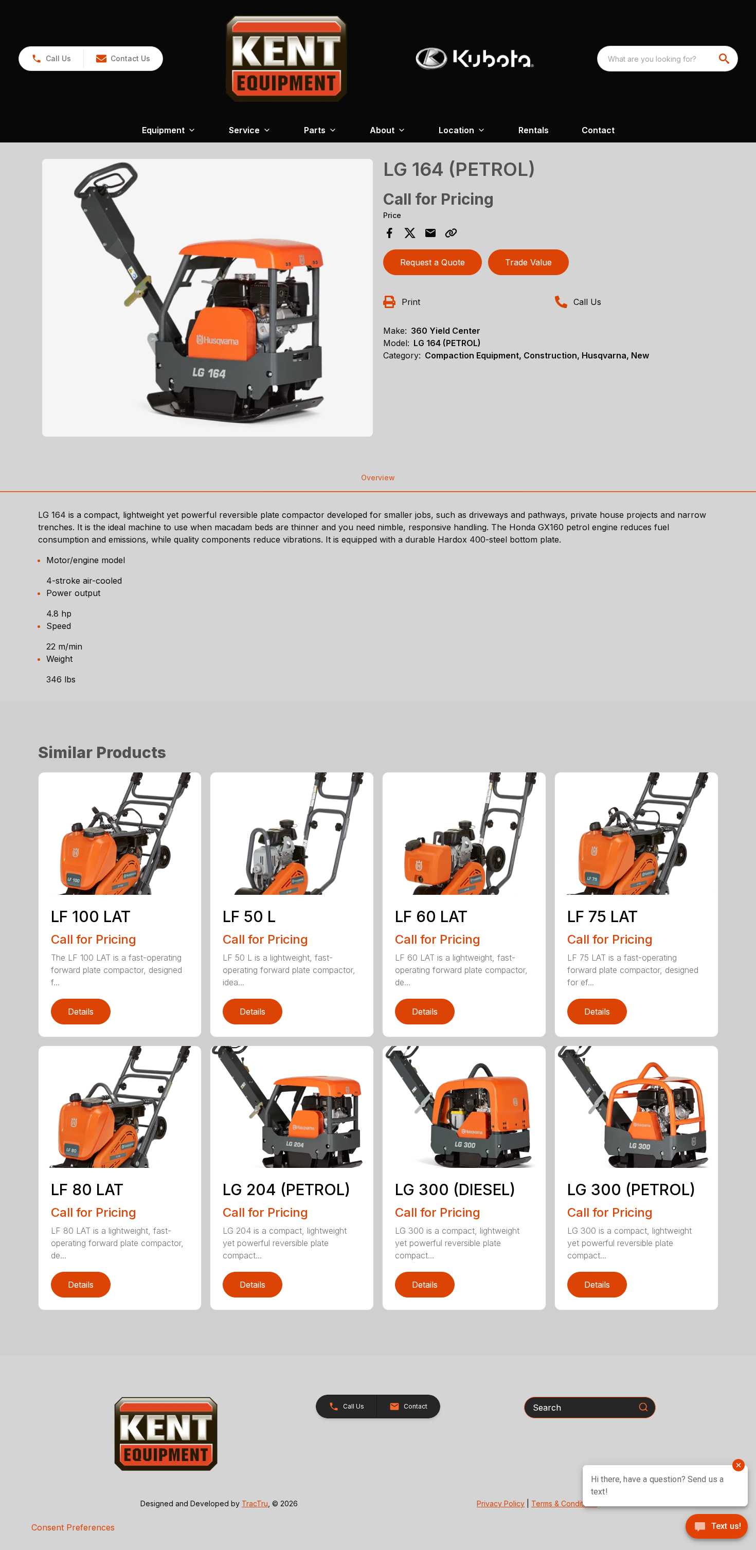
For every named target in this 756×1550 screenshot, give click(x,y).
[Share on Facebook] (389, 233)
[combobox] (667, 58)
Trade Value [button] (528, 262)
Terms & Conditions (564, 1503)
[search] (725, 58)
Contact (598, 130)
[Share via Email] (430, 233)
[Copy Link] (451, 233)
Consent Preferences (73, 1527)
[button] (51, 58)
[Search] (643, 1407)
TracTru (255, 1503)
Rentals (533, 130)
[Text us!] (716, 1527)
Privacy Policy (501, 1503)
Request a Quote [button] (432, 262)
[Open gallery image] (207, 298)
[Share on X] (410, 233)
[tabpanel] (207, 299)
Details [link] (81, 1011)
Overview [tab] (378, 477)
